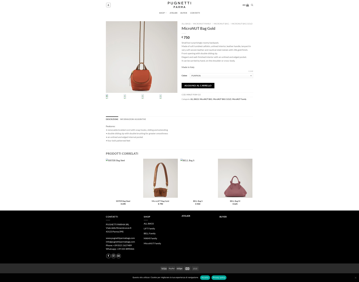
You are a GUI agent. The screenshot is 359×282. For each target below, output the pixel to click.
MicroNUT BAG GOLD (242, 24)
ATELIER (173, 13)
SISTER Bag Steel (123, 201)
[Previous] (106, 184)
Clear (250, 71)
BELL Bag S (197, 201)
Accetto (205, 277)
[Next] (252, 184)
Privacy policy (219, 277)
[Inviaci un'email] (118, 256)
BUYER (183, 13)
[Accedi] (108, 5)
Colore (184, 75)
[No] (355, 278)
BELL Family (150, 233)
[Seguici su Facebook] (108, 256)
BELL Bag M (235, 201)
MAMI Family (150, 238)
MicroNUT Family (202, 24)
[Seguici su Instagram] (113, 256)
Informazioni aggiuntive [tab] (133, 119)
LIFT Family (149, 228)
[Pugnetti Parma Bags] (179, 5)
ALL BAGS (186, 24)
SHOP (162, 13)
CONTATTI (195, 13)
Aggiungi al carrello (198, 85)
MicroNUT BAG (221, 24)
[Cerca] (252, 5)
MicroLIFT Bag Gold (160, 201)
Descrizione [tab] (112, 119)
